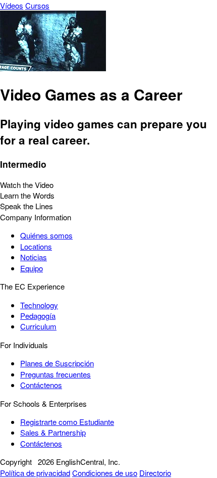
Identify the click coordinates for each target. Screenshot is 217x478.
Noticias (33, 257)
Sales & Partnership (53, 432)
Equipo (31, 268)
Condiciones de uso (104, 472)
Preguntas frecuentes (55, 374)
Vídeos (11, 5)
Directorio (155, 472)
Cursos (37, 5)
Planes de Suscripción (57, 363)
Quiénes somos (46, 235)
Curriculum (38, 326)
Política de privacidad (35, 472)
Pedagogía (38, 315)
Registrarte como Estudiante (67, 421)
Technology (39, 305)
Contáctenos (41, 384)
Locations (36, 246)
